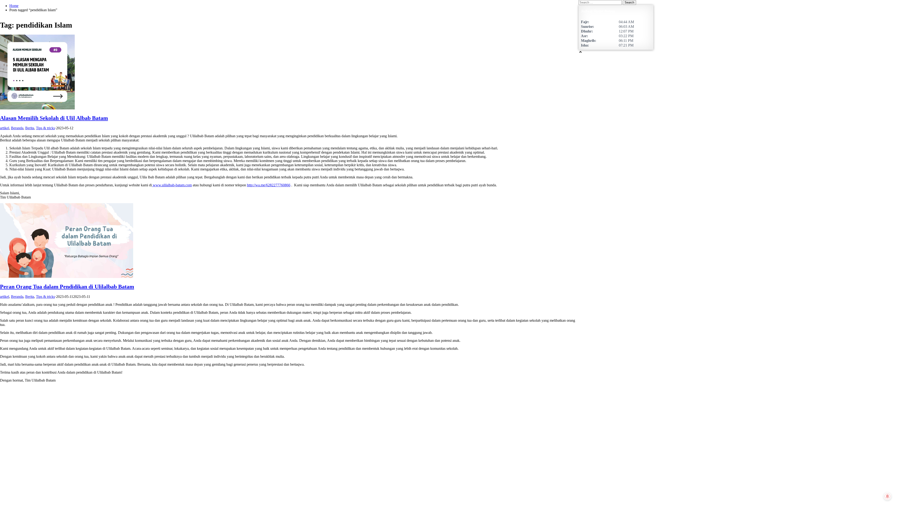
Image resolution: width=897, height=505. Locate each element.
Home (13, 6)
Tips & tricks (45, 128)
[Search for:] (601, 2)
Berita (29, 128)
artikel (4, 128)
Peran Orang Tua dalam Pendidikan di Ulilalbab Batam (67, 287)
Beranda (17, 128)
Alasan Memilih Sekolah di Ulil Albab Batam (54, 118)
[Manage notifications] (887, 496)
